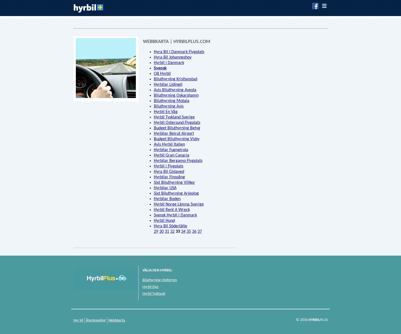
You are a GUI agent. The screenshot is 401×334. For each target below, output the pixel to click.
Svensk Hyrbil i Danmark (175, 215)
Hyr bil (78, 320)
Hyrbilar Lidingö (168, 84)
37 (199, 231)
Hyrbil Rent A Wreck (172, 210)
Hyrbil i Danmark (169, 63)
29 (156, 231)
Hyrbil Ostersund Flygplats (177, 123)
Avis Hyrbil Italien (169, 144)
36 (194, 231)
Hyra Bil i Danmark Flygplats (179, 52)
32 (172, 231)
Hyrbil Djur (150, 287)
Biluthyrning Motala (171, 101)
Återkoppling (96, 320)
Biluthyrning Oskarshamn (176, 95)
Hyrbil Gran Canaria (171, 155)
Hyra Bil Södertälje (170, 226)
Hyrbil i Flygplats (168, 166)
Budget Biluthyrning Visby (176, 139)
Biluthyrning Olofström (159, 280)
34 (183, 231)
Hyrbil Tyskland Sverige (174, 117)
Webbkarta (116, 320)
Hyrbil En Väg (166, 112)
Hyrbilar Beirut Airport (174, 133)
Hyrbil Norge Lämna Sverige (179, 204)
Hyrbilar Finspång (169, 177)
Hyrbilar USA (165, 188)
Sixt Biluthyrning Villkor (174, 182)
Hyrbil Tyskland (153, 294)
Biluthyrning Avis (169, 106)
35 (189, 231)
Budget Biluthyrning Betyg (177, 128)
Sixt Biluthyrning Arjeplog (176, 193)
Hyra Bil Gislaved (169, 172)
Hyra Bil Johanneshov (172, 57)
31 (167, 231)
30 (161, 231)
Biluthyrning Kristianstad (175, 79)
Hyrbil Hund (164, 221)
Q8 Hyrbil (162, 74)
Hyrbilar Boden (167, 199)
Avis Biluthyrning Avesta (175, 90)
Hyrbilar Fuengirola (171, 150)
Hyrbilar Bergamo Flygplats (178, 161)
